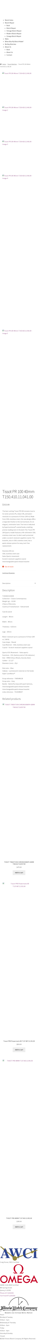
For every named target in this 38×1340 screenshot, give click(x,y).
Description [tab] (6, 583)
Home (4, 64)
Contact (9, 55)
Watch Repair (9, 23)
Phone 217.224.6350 (7, 1293)
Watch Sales (9, 20)
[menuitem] (18, 28)
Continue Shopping (8, 573)
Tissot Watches (12, 64)
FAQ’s (7, 39)
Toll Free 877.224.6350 (7, 1296)
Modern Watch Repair (13, 33)
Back (8, 25)
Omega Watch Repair (13, 36)
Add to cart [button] (19, 873)
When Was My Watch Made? (14, 41)
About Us (8, 47)
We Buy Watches (10, 44)
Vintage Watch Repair (13, 31)
